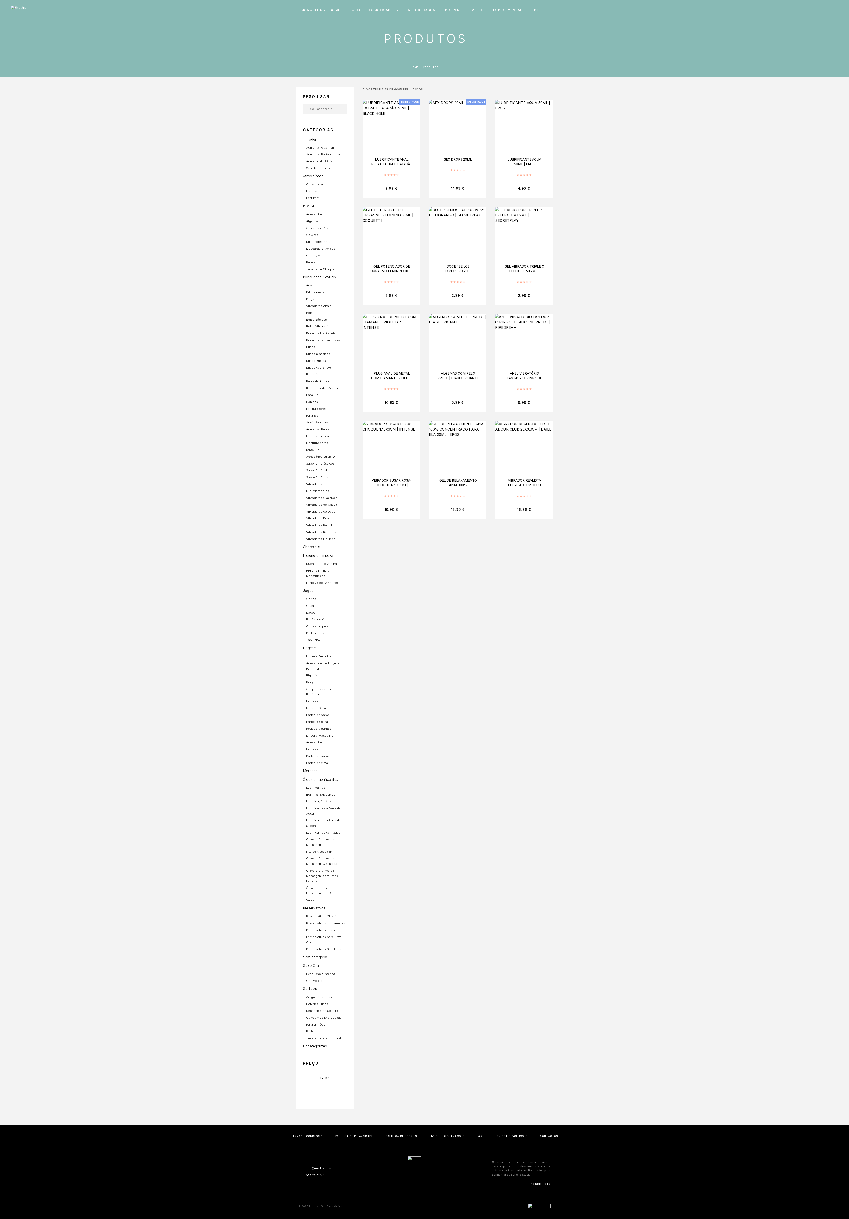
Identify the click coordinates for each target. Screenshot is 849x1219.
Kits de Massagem (319, 851)
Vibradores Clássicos (321, 497)
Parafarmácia (316, 1024)
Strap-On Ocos (317, 477)
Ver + (477, 10)
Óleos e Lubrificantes (375, 10)
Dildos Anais (315, 292)
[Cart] (836, 10)
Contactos (549, 1136)
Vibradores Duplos (319, 518)
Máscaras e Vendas (320, 248)
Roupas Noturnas (318, 728)
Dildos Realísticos (319, 367)
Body (310, 682)
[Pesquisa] (806, 10)
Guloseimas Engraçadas (324, 1017)
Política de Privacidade (354, 1136)
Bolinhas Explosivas (320, 794)
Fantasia (312, 374)
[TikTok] (433, 1184)
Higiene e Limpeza (318, 555)
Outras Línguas (317, 626)
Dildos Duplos (316, 360)
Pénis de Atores (317, 381)
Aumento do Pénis (319, 161)
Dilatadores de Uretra (321, 241)
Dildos (310, 347)
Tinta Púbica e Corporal (323, 1038)
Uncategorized (315, 1046)
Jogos (308, 590)
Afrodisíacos (421, 10)
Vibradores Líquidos (320, 539)
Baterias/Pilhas (317, 1004)
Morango (310, 771)
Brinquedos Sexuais (321, 10)
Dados (311, 612)
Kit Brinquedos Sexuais (323, 388)
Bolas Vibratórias (318, 326)
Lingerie (309, 648)
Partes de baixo (317, 715)
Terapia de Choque (320, 269)
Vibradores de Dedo (320, 511)
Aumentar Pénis (317, 429)
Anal (309, 285)
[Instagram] (424, 1184)
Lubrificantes (315, 787)
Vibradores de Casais (322, 504)
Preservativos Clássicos (323, 916)
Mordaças (313, 255)
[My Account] (816, 10)
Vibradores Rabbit (319, 525)
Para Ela (312, 395)
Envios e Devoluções (511, 1136)
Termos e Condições (307, 1136)
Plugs (310, 299)
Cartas (311, 599)
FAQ (479, 1136)
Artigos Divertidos (319, 997)
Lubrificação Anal (319, 801)
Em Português (316, 619)
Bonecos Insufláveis (320, 333)
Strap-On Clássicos (320, 463)
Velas (310, 900)
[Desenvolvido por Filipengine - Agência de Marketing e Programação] (539, 1206)
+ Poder (309, 139)
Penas (310, 262)
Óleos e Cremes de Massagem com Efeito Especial (322, 876)
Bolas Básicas (316, 319)
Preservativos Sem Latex (324, 949)
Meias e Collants (318, 708)
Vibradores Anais (318, 306)
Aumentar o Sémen (320, 147)
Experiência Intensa (320, 974)
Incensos (312, 191)
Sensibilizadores (318, 168)
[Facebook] (415, 1184)
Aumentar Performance (323, 154)
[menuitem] (537, 10)
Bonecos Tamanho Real (323, 340)
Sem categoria (315, 957)
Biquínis (312, 675)
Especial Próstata (319, 436)
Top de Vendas (508, 10)
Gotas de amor (317, 184)
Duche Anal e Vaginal (322, 563)
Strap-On (312, 450)
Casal (310, 605)
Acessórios (314, 214)
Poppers (453, 10)
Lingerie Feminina (319, 656)
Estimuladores (316, 408)
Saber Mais (541, 1184)
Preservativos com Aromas (325, 923)
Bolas (310, 312)
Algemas (312, 221)
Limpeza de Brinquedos (323, 582)
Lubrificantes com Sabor (324, 832)
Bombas (312, 402)
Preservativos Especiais (323, 930)
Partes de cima (317, 721)
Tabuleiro (313, 640)
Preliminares (315, 633)
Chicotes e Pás (317, 228)
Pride (310, 1031)
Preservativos (314, 908)
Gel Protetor (315, 980)
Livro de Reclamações (447, 1136)
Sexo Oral (311, 965)
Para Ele (312, 415)
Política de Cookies (401, 1136)
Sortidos (310, 988)
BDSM (308, 206)
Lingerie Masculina (320, 735)
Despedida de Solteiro (322, 1010)
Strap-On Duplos (318, 470)
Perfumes (313, 198)
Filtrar (325, 1077)
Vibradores (314, 484)
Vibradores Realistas (321, 532)
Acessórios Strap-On (321, 456)
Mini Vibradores (317, 491)
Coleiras (312, 235)
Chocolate (311, 547)
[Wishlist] (826, 10)
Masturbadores (317, 443)
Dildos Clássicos (318, 354)
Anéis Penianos (317, 422)
